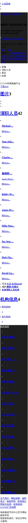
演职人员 (9, 113)
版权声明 (11, 501)
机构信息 (9, 299)
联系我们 (22, 501)
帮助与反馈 (5, 504)
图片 (4, 93)
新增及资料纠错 (11, 14)
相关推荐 (4, 326)
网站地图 (15, 498)
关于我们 (4, 498)
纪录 (10, 50)
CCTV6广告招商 (8, 507)
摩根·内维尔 (12, 287)
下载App (4, 86)
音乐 (4, 50)
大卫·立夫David (14, 284)
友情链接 (17, 504)
